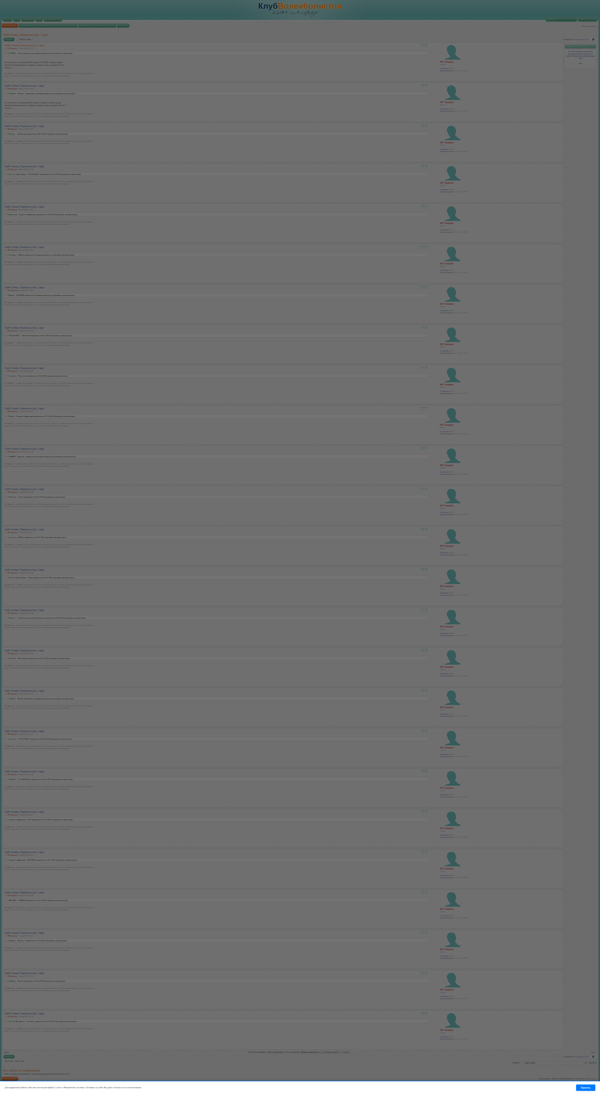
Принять (586, 1087)
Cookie (58, 1087)
